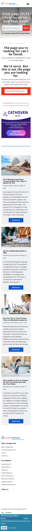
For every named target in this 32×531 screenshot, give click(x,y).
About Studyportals (7, 447)
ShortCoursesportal (7, 476)
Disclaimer (8, 512)
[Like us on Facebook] (4, 495)
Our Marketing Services (8, 450)
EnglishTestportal (6, 482)
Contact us (4, 456)
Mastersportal (5, 467)
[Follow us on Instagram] (10, 501)
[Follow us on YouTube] (15, 495)
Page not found (20, 43)
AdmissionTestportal (7, 479)
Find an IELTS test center (15, 91)
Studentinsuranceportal (8, 484)
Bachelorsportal (6, 464)
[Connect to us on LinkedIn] (10, 495)
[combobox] (12, 28)
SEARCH (26, 28)
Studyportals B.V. (21, 509)
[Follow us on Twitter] (4, 501)
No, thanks (12, 528)
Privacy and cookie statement (14, 518)
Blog (2, 512)
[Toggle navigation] (27, 4)
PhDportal (4, 470)
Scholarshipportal (6, 473)
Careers (3, 453)
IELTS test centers (7, 43)
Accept (4, 528)
